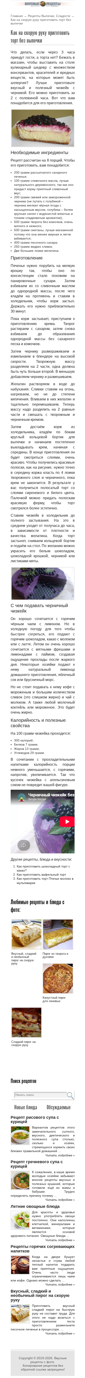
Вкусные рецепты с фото (48, 1360)
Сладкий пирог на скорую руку (23, 1043)
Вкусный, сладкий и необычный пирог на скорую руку (23, 958)
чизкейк (62, 88)
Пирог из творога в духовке (55, 955)
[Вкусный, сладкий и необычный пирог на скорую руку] (26, 950)
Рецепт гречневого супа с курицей (37, 1164)
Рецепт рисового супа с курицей (35, 1119)
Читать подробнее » (60, 1155)
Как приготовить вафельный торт (41, 874)
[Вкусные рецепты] (43, 6)
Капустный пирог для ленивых (54, 999)
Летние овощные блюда (35, 1206)
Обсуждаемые (58, 1107)
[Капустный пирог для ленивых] (58, 994)
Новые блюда (25, 1107)
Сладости (63, 16)
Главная (17, 16)
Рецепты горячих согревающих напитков (43, 1248)
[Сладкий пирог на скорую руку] (26, 1038)
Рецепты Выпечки (41, 16)
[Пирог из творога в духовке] (58, 950)
